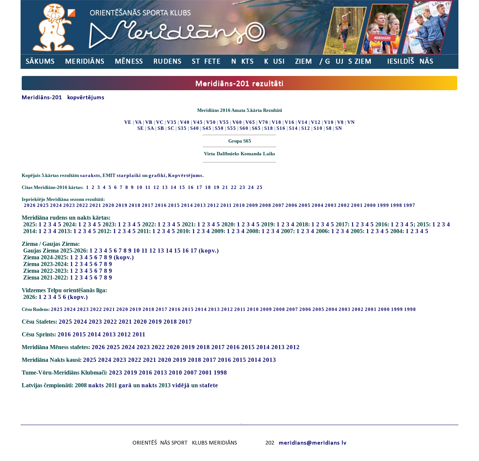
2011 (226, 205)
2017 (148, 205)
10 (136, 250)
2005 (305, 205)
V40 (185, 122)
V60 (237, 122)
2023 (69, 205)
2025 (43, 205)
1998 (396, 205)
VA (138, 122)
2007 (278, 205)
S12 (305, 128)
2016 (161, 205)
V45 (198, 122)
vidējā (181, 385)
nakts (96, 385)
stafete (208, 385)
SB (161, 128)
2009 (252, 205)
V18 (276, 122)
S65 (256, 128)
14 (169, 250)
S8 (329, 128)
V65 (250, 122)
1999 (383, 205)
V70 (263, 122)
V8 (340, 122)
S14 (293, 128)
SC (171, 128)
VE (128, 122)
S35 (182, 128)
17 (193, 250)
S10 (318, 128)
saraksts (90, 175)
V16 (290, 122)
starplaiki (129, 175)
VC (160, 122)
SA (150, 128)
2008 (265, 205)
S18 (268, 128)
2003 (331, 205)
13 (161, 250)
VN (351, 122)
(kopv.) (209, 250)
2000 (370, 205)
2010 (239, 205)
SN (338, 128)
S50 (219, 128)
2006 (292, 205)
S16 (281, 128)
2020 (109, 205)
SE (140, 128)
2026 (30, 205)
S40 (194, 128)
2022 (82, 205)
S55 (231, 128)
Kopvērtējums (185, 175)
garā (125, 385)
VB (149, 122)
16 (185, 250)
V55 (224, 122)
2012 (213, 205)
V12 (316, 122)
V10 (329, 122)
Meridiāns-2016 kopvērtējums (63, 98)
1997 (409, 205)
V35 (172, 122)
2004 (318, 205)
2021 (95, 205)
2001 (357, 205)
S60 (244, 128)
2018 (135, 205)
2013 (200, 205)
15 (177, 250)
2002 (344, 205)
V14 (303, 122)
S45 (206, 128)
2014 (187, 205)
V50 (211, 122)
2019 (122, 205)
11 (144, 250)
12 (152, 250)
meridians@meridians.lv (313, 443)
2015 (174, 205)
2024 (56, 205)
